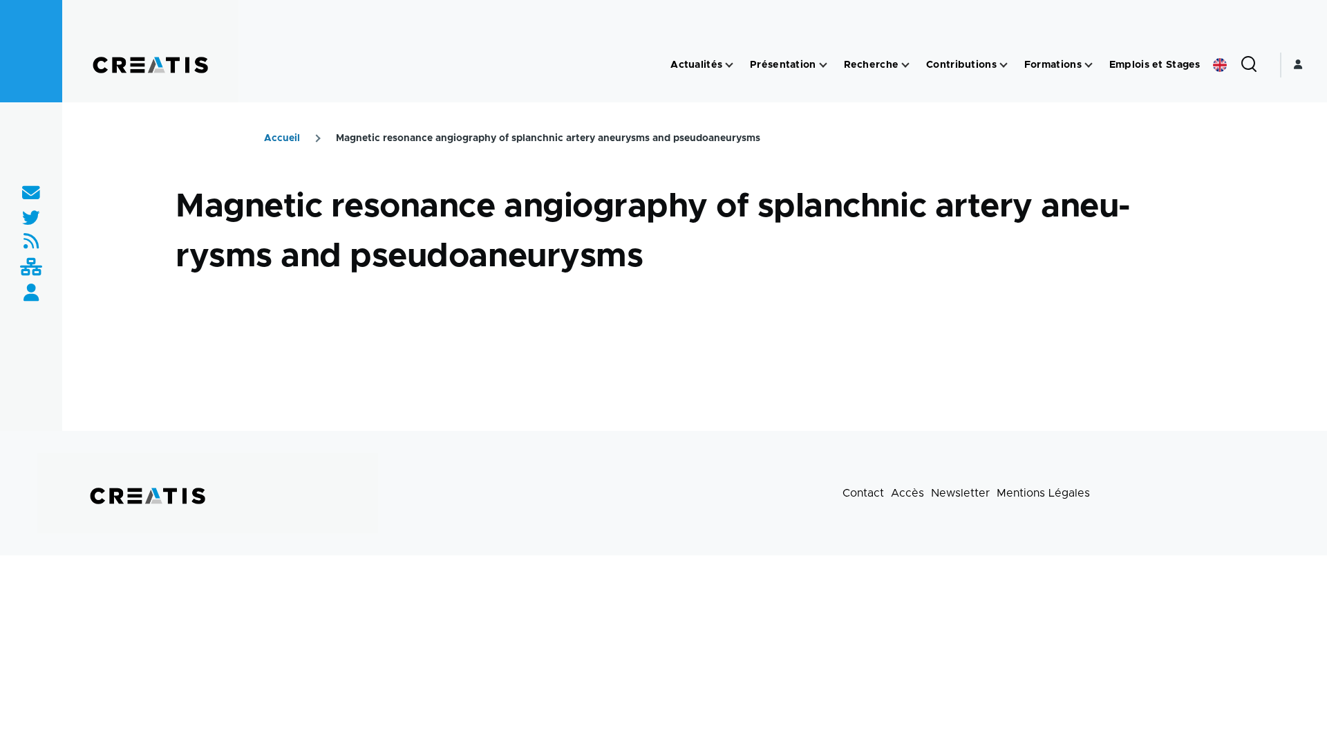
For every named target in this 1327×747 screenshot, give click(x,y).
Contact (863, 493)
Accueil (282, 138)
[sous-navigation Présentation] (823, 65)
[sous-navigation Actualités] (729, 65)
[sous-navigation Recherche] (905, 65)
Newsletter (960, 493)
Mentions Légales (1043, 493)
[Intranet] (31, 268)
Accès (907, 493)
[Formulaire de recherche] (1249, 65)
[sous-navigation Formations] (1088, 65)
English (1220, 65)
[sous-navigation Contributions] (1003, 65)
